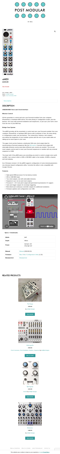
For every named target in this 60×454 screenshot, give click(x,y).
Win (24, 254)
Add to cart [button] (30, 355)
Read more (30, 314)
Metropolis (33, 145)
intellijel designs (10, 94)
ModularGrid (23, 258)
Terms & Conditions (15, 448)
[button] (55, 31)
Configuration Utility (33, 254)
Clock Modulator (24, 350)
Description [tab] (7, 101)
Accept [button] (41, 452)
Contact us (47, 448)
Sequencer (37, 350)
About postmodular (37, 448)
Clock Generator (10, 95)
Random (31, 350)
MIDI (15, 95)
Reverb (25, 391)
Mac (20, 254)
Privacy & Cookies (26, 448)
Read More (46, 452)
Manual (21, 251)
